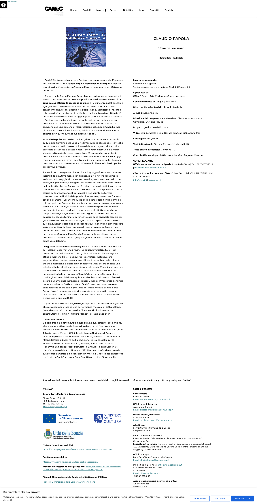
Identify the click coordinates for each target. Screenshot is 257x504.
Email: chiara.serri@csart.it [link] (146, 473)
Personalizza (200, 498)
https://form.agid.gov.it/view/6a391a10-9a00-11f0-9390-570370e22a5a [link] (77, 449)
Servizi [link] (113, 10)
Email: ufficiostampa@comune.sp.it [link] (151, 460)
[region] (128, 496)
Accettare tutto (242, 498)
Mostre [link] (100, 10)
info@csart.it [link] (140, 180)
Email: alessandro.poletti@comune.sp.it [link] (153, 409)
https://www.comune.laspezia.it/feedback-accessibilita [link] (70, 462)
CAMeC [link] (86, 10)
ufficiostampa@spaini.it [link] (170, 465)
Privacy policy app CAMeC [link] (176, 380)
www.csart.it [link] (155, 180)
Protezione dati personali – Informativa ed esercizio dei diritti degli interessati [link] (86, 380)
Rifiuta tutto (220, 498)
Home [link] (73, 10)
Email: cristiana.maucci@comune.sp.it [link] (152, 420)
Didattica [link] (128, 10)
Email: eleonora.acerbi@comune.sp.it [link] (152, 399)
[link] (3, 4)
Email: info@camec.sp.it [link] (55, 406)
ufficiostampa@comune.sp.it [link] (150, 167)
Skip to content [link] (8, 1)
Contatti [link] (154, 10)
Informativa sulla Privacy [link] (145, 380)
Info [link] (141, 10)
